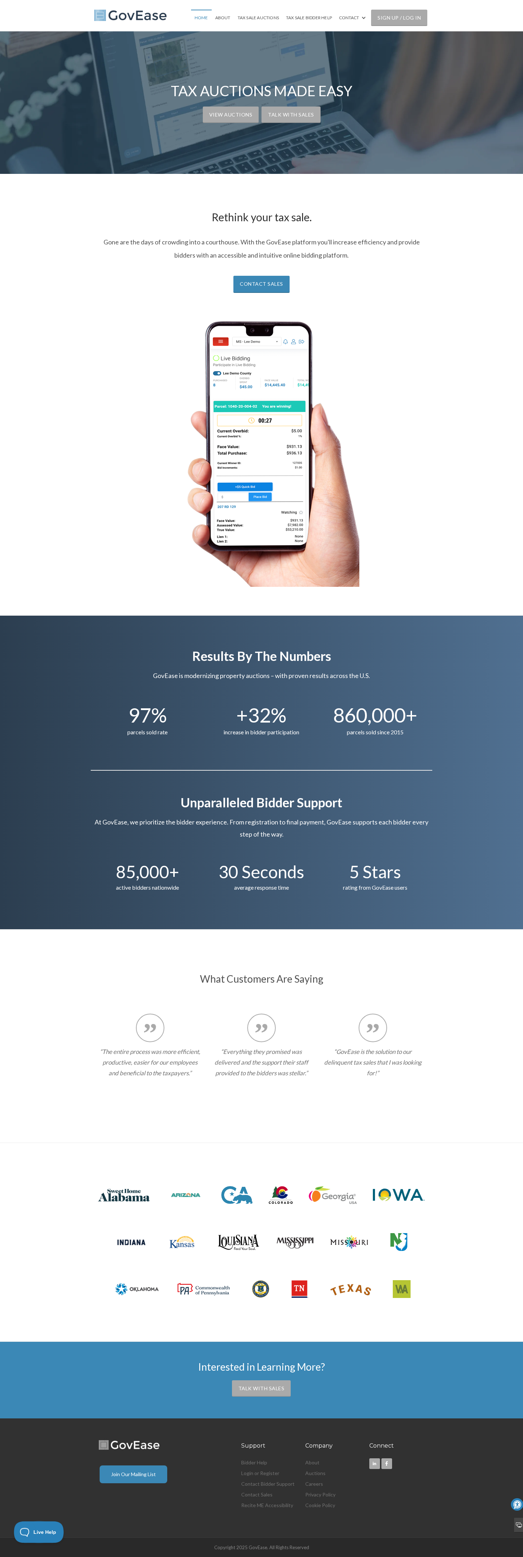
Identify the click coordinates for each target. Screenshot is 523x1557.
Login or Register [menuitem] (260, 1473)
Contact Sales (261, 284)
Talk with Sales (291, 115)
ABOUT (223, 17)
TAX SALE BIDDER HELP (309, 17)
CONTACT (349, 17)
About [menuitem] (312, 1462)
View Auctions (231, 115)
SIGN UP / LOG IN (399, 18)
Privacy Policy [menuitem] (320, 1494)
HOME (201, 17)
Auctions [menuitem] (315, 1473)
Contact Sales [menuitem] (257, 1494)
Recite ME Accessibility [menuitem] (267, 1505)
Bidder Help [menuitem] (254, 1462)
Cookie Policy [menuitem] (320, 1505)
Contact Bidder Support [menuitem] (268, 1484)
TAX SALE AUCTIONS (258, 17)
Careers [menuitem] (314, 1484)
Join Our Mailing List (133, 1474)
